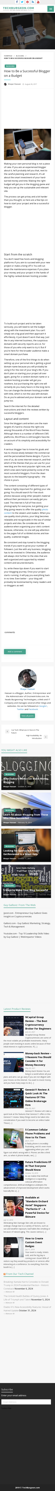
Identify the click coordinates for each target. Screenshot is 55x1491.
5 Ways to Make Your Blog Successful (25, 890)
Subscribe (6, 1408)
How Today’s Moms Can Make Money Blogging (25, 780)
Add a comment (15, 651)
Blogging (20, 56)
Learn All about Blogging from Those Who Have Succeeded (25, 816)
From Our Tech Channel (20, 1273)
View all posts (27, 716)
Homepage (8, 56)
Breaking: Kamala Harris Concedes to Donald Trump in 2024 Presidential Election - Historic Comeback (26, 1285)
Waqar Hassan (14, 84)
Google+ (43, 706)
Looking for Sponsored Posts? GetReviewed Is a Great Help (21, 852)
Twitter (20, 709)
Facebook (33, 709)
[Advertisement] (26, 108)
